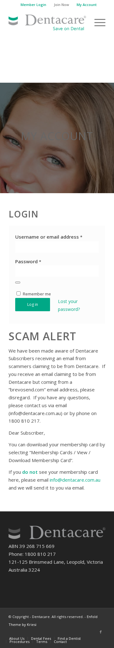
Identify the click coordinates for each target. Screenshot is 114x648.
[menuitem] (33, 4)
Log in (32, 304)
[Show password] (17, 282)
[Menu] (96, 22)
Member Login (33, 4)
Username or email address (48, 237)
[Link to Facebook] (100, 632)
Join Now (61, 4)
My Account (87, 4)
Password (28, 261)
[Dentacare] (47, 22)
